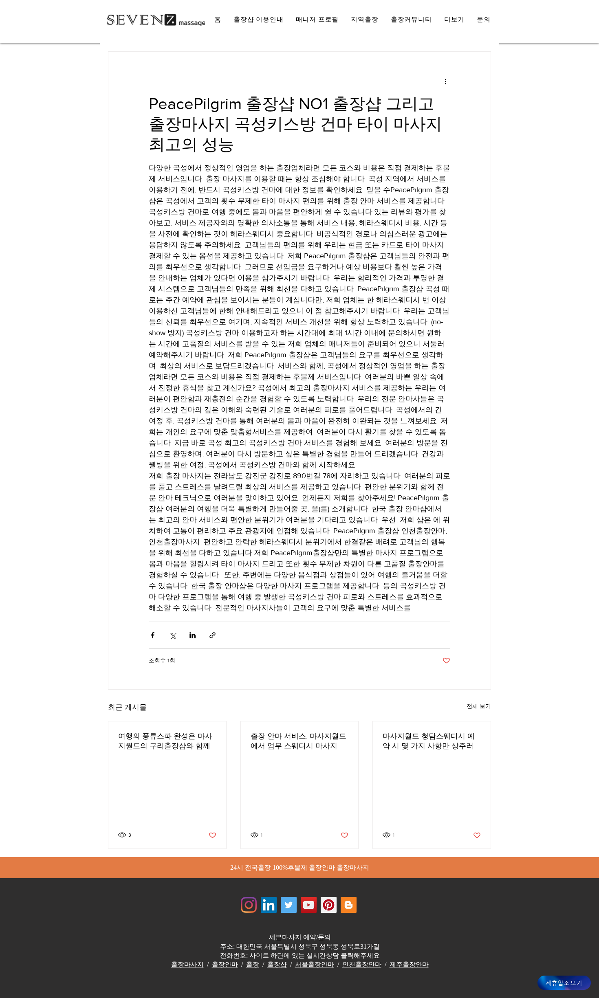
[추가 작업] (445, 81)
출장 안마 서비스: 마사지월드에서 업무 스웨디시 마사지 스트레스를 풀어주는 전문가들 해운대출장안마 (299, 741)
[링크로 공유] (212, 635)
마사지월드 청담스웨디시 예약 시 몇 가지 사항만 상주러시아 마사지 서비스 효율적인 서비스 (430, 741)
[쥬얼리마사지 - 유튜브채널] (309, 905)
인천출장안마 (361, 964)
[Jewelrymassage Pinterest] (329, 905)
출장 (252, 964)
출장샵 (277, 964)
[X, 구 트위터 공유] (172, 635)
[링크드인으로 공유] (192, 635)
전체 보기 (479, 706)
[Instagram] (249, 905)
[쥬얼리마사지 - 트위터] (289, 905)
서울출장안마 (314, 964)
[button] (454, 19)
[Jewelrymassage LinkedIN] (269, 905)
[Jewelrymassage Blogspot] (349, 905)
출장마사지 (187, 964)
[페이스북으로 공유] (152, 635)
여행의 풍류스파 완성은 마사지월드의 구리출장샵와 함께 (165, 741)
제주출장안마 (409, 964)
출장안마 (225, 964)
